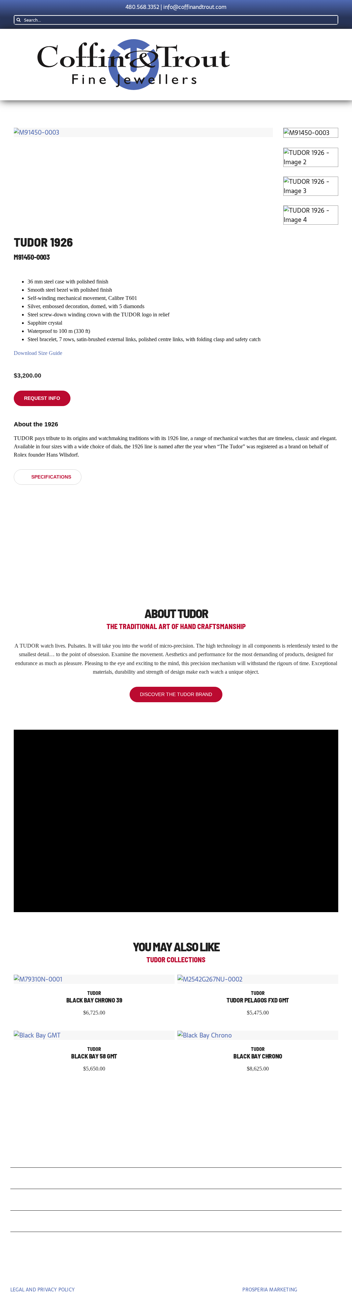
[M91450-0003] (143, 132)
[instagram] (190, 1270)
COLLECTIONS (42, 1158)
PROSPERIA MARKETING (269, 1289)
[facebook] (161, 1270)
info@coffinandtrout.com (195, 6)
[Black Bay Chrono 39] (38, 979)
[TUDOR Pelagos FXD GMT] (209, 979)
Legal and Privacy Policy (42, 1289)
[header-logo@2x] (133, 42)
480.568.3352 (142, 6)
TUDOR (26, 1201)
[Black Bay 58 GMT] (37, 1035)
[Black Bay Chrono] (204, 1035)
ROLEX (25, 1180)
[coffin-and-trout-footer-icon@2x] (176, 1128)
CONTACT (32, 1244)
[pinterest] (176, 1270)
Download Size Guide (38, 353)
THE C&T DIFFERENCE (59, 1223)
